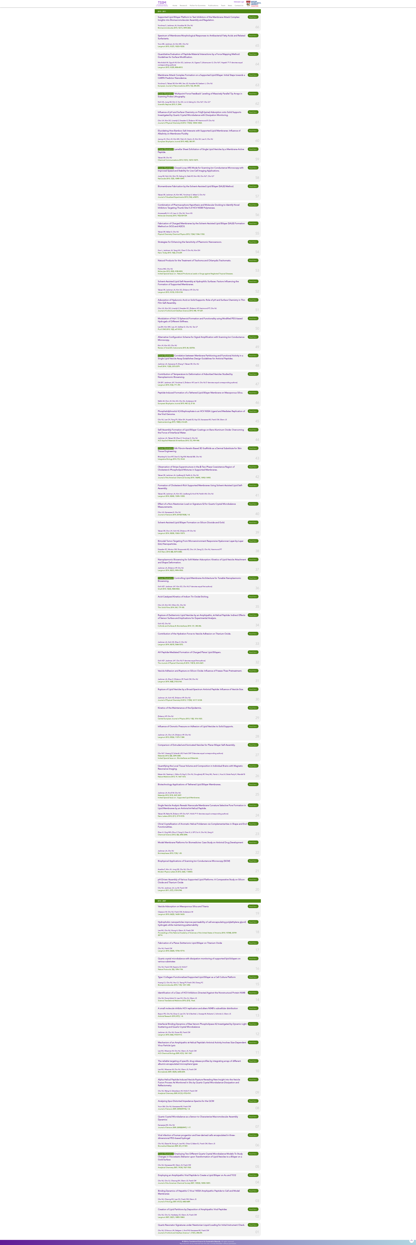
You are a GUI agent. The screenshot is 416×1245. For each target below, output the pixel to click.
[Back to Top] (411, 1240)
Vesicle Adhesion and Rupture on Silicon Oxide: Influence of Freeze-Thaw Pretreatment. (200, 670)
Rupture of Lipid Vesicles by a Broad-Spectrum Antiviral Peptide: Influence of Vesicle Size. (201, 689)
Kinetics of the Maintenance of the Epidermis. (180, 708)
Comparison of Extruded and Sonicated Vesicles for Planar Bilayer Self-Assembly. (196, 745)
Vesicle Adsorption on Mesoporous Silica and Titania (183, 906)
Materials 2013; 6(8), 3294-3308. (169, 756)
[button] (223, 5)
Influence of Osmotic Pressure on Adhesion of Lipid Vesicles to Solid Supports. (195, 726)
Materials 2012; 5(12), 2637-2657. (170, 795)
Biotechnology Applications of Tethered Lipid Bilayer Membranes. (189, 784)
